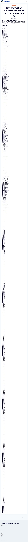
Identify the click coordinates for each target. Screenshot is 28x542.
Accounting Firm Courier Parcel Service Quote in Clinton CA (7, 517)
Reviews (2, 534)
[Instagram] (3, 525)
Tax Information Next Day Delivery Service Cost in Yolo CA (21, 517)
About (1, 532)
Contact (2, 535)
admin (12, 18)
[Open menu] (26, 1)
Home (1, 531)
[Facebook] (1, 525)
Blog (1, 536)
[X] (2, 525)
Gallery (2, 533)
